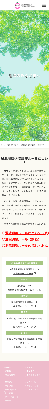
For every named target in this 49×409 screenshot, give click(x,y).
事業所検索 (10, 374)
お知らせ (30, 367)
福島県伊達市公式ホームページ (23, 289)
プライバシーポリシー (12, 399)
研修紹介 (9, 382)
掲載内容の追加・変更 (11, 391)
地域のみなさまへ (13, 145)
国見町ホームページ (23, 326)
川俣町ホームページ (23, 347)
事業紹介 (30, 371)
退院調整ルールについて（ (25, 233)
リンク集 (9, 386)
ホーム (3, 145)
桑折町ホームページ (23, 306)
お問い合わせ (32, 386)
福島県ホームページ (23, 273)
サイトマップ (32, 389)
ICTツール (31, 382)
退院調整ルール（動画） (23, 239)
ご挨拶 (8, 371)
